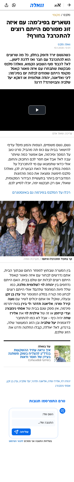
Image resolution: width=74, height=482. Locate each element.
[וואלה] (37, 5)
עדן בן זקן (12, 381)
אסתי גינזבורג (62, 386)
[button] (58, 5)
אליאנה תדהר (39, 381)
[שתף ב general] (6, 5)
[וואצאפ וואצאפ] (14, 5)
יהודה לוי (65, 381)
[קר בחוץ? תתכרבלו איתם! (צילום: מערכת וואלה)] (37, 232)
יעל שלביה (25, 381)
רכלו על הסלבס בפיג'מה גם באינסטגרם (41, 193)
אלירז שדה (54, 381)
